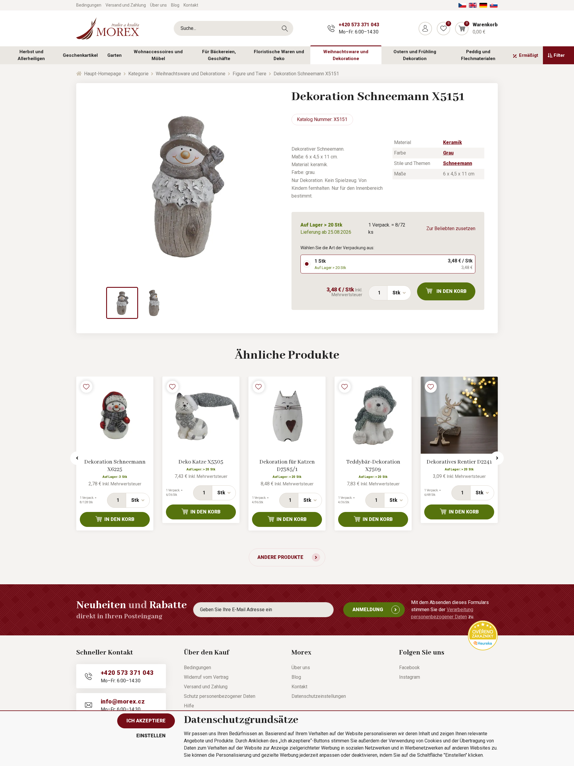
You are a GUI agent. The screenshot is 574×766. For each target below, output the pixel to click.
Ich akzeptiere (146, 721)
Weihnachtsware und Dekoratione (345, 55)
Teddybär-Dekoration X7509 (373, 465)
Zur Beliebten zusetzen (450, 228)
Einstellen (151, 736)
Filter (559, 55)
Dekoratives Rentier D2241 (459, 462)
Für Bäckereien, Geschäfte (219, 55)
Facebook (409, 667)
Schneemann (457, 163)
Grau (448, 153)
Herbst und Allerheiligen (31, 55)
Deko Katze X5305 (200, 462)
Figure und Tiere (249, 74)
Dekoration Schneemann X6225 (115, 465)
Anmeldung (367, 609)
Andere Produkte (280, 557)
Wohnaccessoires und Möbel (158, 55)
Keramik (452, 142)
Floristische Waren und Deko (279, 55)
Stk (396, 293)
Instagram (409, 677)
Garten (114, 55)
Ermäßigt (528, 55)
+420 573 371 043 (359, 24)
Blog (175, 5)
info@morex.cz (123, 701)
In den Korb (451, 291)
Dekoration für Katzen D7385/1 (287, 465)
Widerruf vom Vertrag (206, 677)
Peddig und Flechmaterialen (478, 55)
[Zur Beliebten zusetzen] (86, 387)
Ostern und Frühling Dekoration (414, 55)
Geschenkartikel (80, 55)
